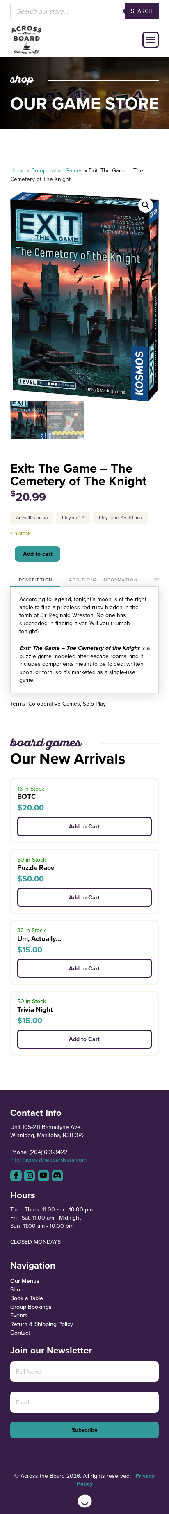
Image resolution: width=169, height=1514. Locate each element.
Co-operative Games (57, 170)
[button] (150, 40)
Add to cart (38, 554)
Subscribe (85, 1430)
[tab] (35, 580)
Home (17, 170)
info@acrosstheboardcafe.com (48, 1160)
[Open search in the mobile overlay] (84, 11)
